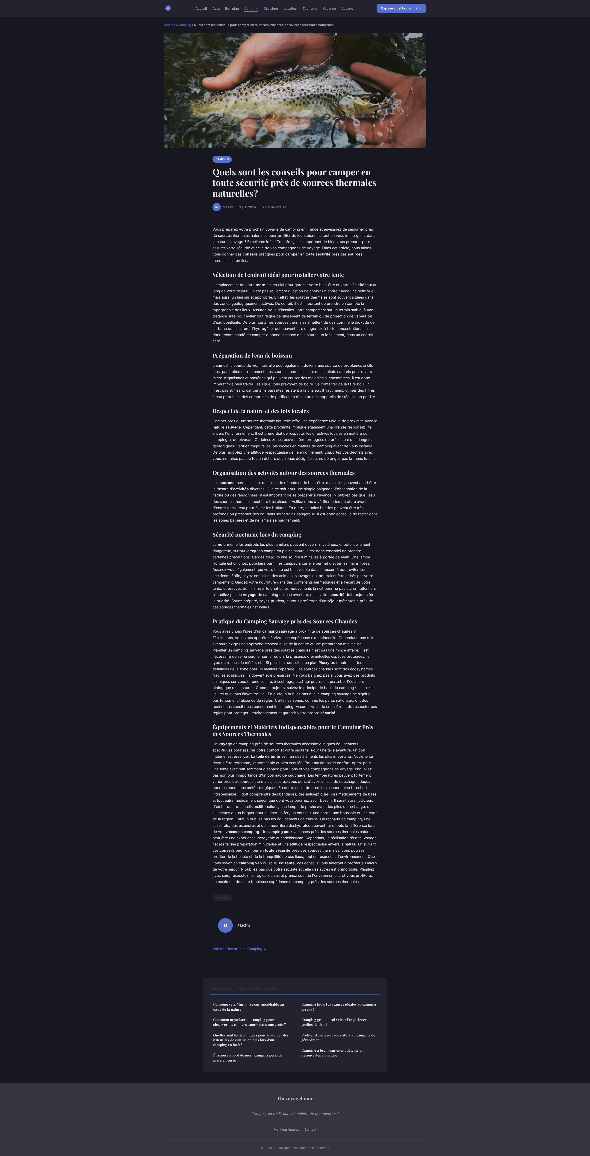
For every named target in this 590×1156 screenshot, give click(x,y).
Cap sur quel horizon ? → (401, 8)
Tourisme (310, 8)
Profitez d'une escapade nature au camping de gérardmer (338, 1037)
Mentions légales (286, 1129)
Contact (310, 1129)
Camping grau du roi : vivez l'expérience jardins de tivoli (334, 1022)
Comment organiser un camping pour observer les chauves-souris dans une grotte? (249, 1022)
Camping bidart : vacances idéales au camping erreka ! (338, 1006)
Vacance (329, 8)
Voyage (347, 8)
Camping (251, 8)
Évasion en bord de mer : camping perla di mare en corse (247, 1057)
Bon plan (232, 8)
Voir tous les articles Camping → (239, 949)
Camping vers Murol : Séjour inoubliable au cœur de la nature (248, 1006)
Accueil (201, 8)
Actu (216, 8)
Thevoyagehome (295, 1098)
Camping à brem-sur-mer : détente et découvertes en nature (332, 1052)
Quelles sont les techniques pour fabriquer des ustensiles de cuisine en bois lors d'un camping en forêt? (251, 1040)
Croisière (271, 8)
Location (290, 8)
